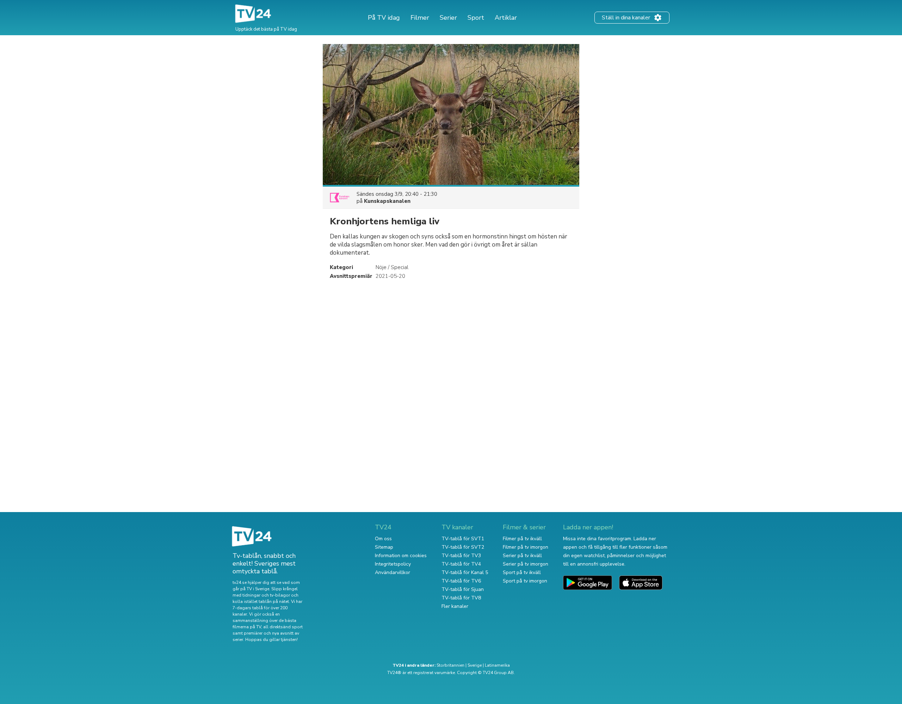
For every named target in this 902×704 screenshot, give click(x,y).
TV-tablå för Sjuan (462, 589)
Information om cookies (401, 555)
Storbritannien (450, 665)
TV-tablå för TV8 (461, 597)
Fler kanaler (454, 606)
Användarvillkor (392, 572)
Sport (476, 17)
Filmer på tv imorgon (525, 547)
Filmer (419, 17)
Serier (448, 17)
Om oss (383, 538)
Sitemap (384, 547)
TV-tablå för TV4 (461, 564)
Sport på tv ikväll (522, 572)
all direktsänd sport (283, 627)
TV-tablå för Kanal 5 (464, 572)
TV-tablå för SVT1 (462, 538)
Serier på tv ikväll (522, 555)
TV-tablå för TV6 (461, 581)
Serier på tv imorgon (525, 564)
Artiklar (506, 17)
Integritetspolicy (393, 564)
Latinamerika (497, 665)
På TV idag (384, 17)
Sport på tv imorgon (525, 581)
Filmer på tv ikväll (522, 538)
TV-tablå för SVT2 (462, 547)
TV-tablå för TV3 (461, 555)
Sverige (475, 665)
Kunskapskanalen (387, 201)
